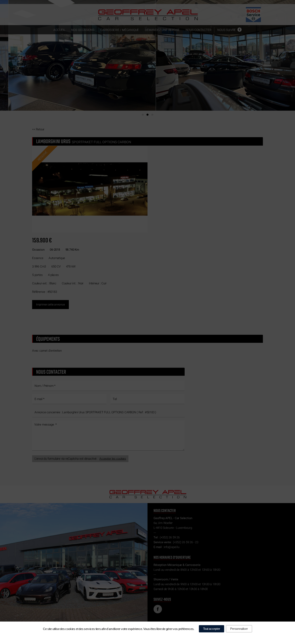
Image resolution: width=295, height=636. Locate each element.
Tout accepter (211, 628)
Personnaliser (239, 628)
